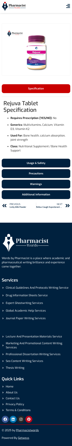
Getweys (23, 438)
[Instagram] (20, 419)
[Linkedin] (13, 419)
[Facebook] (5, 419)
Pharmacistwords (27, 430)
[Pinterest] (28, 419)
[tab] (36, 88)
